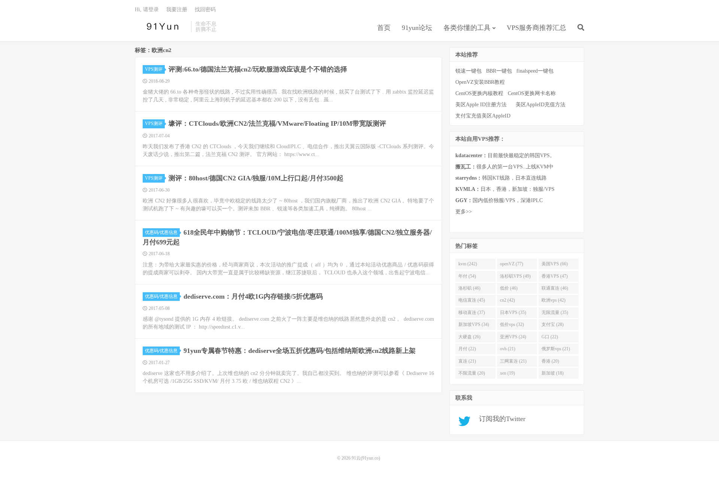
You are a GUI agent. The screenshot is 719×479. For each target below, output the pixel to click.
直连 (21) (467, 361)
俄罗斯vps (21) (555, 348)
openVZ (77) (511, 263)
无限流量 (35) (554, 312)
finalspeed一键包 (534, 71)
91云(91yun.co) (161, 27)
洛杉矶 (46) (469, 288)
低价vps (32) (512, 324)
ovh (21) (507, 348)
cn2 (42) (507, 300)
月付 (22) (467, 348)
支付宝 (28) (552, 324)
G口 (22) (549, 336)
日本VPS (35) (513, 312)
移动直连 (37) (471, 312)
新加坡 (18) (552, 373)
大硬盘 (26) (469, 336)
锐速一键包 (468, 71)
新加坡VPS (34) (473, 324)
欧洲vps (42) (553, 300)
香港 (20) (550, 361)
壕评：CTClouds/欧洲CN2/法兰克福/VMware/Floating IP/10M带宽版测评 (277, 123)
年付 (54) (467, 276)
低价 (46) (509, 288)
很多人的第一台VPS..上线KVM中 (504, 167)
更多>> (463, 211)
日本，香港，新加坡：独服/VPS (505, 189)
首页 (384, 27)
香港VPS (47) (554, 276)
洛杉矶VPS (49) (515, 276)
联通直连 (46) (554, 288)
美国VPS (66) (554, 263)
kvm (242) (467, 263)
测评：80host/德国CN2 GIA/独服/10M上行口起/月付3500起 (256, 178)
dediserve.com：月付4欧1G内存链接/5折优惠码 (253, 296)
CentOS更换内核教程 (479, 93)
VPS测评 (154, 69)
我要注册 (176, 9)
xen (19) (507, 373)
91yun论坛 (417, 27)
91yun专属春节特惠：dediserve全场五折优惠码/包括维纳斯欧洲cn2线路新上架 (299, 350)
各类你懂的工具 (467, 27)
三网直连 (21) (513, 361)
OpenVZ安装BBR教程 (480, 82)
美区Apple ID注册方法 (481, 104)
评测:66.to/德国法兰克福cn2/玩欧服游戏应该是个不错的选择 (258, 69)
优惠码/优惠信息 (161, 232)
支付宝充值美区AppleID (482, 116)
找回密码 (205, 9)
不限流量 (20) (471, 373)
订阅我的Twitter (499, 418)
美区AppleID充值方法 (540, 104)
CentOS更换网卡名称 (532, 93)
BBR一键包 (499, 71)
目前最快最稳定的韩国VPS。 (505, 155)
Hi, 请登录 (147, 9)
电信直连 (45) (471, 300)
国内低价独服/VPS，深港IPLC (499, 200)
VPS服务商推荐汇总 (536, 27)
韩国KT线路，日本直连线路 (501, 178)
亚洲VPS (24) (513, 336)
